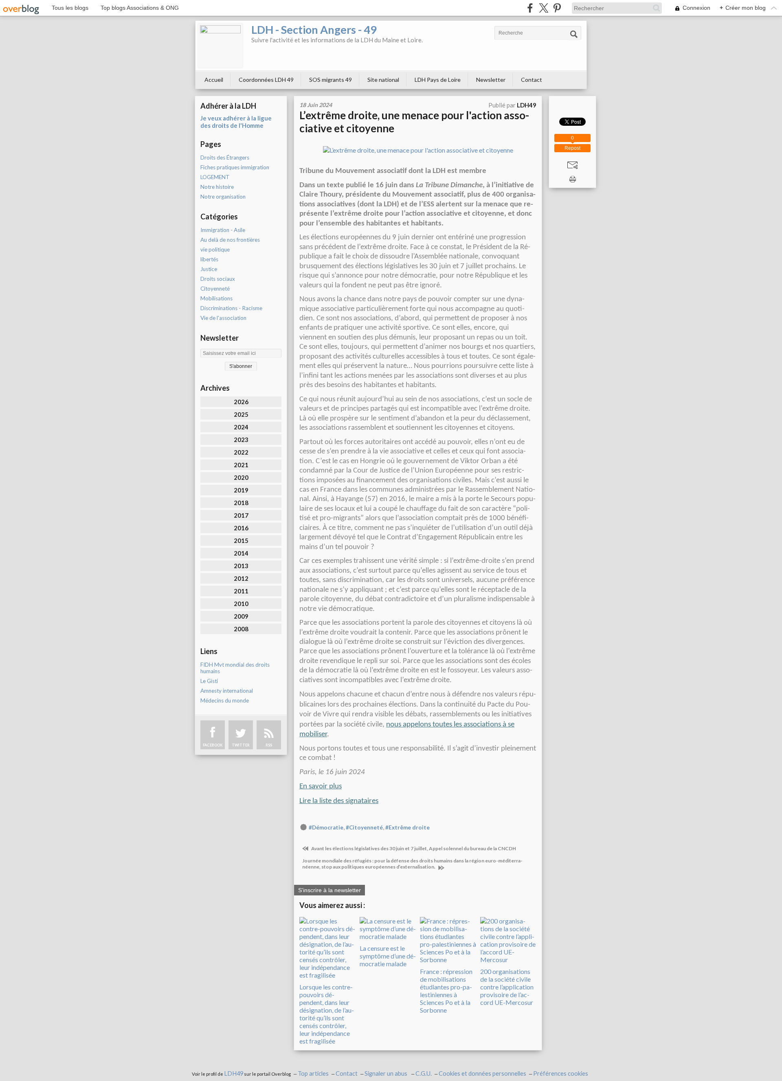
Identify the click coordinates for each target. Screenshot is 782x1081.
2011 (241, 591)
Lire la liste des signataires (338, 801)
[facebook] (530, 8)
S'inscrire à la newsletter (329, 890)
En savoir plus (320, 786)
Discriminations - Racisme (231, 308)
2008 (241, 628)
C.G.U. (423, 1073)
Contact (531, 79)
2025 (241, 414)
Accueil (213, 79)
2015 (241, 540)
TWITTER (241, 745)
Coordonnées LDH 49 (266, 79)
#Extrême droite (407, 827)
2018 (241, 502)
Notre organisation (223, 196)
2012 (241, 578)
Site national (383, 79)
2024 (241, 427)
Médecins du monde (224, 700)
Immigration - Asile (222, 230)
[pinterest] (557, 8)
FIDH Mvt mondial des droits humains (235, 667)
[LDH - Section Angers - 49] (220, 45)
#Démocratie (326, 827)
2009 (241, 616)
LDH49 (233, 1073)
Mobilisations (216, 298)
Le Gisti (209, 681)
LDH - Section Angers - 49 (314, 29)
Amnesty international (226, 690)
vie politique (215, 249)
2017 (241, 515)
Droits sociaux (217, 279)
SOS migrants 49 (330, 79)
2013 (241, 565)
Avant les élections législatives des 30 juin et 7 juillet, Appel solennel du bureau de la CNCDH (413, 848)
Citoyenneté (215, 288)
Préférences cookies (560, 1073)
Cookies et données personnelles (482, 1073)
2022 (241, 452)
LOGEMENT (215, 177)
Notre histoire (217, 187)
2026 (241, 401)
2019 (241, 490)
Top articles (313, 1073)
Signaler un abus (387, 1073)
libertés (209, 259)
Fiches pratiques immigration (234, 167)
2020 (241, 477)
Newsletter (490, 79)
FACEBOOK (212, 745)
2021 (241, 464)
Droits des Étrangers (224, 157)
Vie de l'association (223, 318)
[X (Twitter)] (543, 8)
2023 (241, 439)
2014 (241, 553)
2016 (241, 528)
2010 (241, 603)
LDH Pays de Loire (438, 79)
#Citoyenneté (364, 827)
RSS (269, 745)
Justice (208, 269)
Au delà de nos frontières (230, 239)
